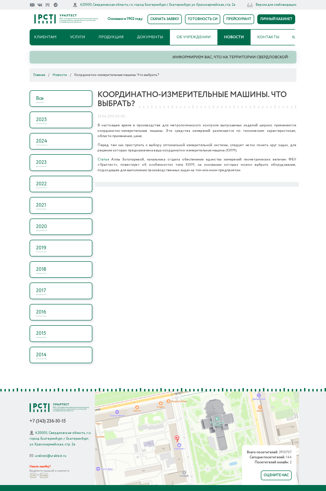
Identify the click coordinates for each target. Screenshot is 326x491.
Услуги (77, 37)
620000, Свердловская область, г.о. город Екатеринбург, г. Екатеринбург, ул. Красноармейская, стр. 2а (157, 4)
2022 (41, 184)
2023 (41, 162)
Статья (103, 159)
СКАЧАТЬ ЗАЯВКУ (164, 19)
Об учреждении (194, 37)
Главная (39, 75)
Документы (150, 37)
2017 (41, 290)
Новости (234, 37)
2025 (41, 119)
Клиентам (45, 37)
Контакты (268, 37)
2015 (41, 333)
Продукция (111, 37)
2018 (41, 269)
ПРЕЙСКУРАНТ (238, 19)
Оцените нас (276, 475)
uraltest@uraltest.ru (50, 456)
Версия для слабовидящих (276, 4)
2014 (41, 355)
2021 (41, 205)
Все (40, 98)
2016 (41, 312)
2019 (41, 248)
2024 (41, 141)
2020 (41, 226)
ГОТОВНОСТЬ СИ (202, 19)
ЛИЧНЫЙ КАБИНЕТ (276, 19)
